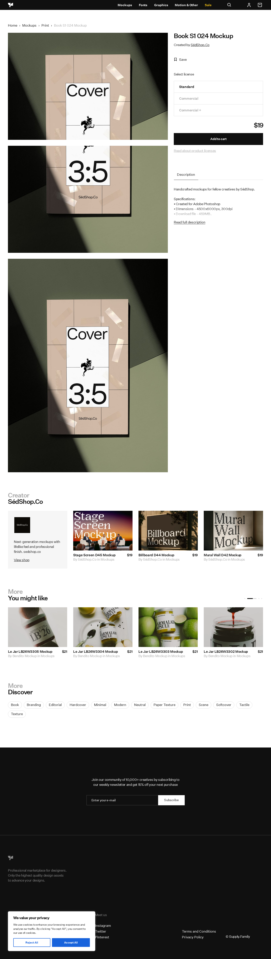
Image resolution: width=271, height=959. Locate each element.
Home (12, 25)
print (187, 705)
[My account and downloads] (249, 5)
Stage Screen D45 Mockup (94, 555)
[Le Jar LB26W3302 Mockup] (233, 627)
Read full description (189, 222)
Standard (186, 87)
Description (186, 174)
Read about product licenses (195, 151)
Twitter (100, 931)
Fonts (143, 5)
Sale (208, 5)
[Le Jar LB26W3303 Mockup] (168, 627)
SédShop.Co (200, 45)
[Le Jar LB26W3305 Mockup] (37, 627)
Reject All (31, 942)
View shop (21, 560)
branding (34, 705)
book (15, 705)
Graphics (161, 5)
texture (17, 714)
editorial (55, 705)
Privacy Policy (193, 937)
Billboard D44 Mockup (156, 555)
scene (203, 705)
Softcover (223, 705)
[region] (51, 931)
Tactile (244, 705)
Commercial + (190, 110)
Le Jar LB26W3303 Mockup (160, 651)
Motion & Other (186, 5)
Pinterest (102, 937)
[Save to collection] (124, 519)
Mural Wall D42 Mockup (222, 555)
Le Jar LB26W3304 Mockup (95, 651)
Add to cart (218, 139)
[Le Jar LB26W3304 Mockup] (103, 627)
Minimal (100, 705)
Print (45, 25)
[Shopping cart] (260, 5)
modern (120, 705)
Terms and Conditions (199, 931)
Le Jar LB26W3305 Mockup (30, 651)
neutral (140, 705)
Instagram (103, 925)
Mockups (125, 5)
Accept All (71, 942)
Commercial (188, 98)
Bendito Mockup (24, 656)
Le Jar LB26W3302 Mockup (226, 651)
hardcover (78, 705)
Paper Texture (164, 705)
